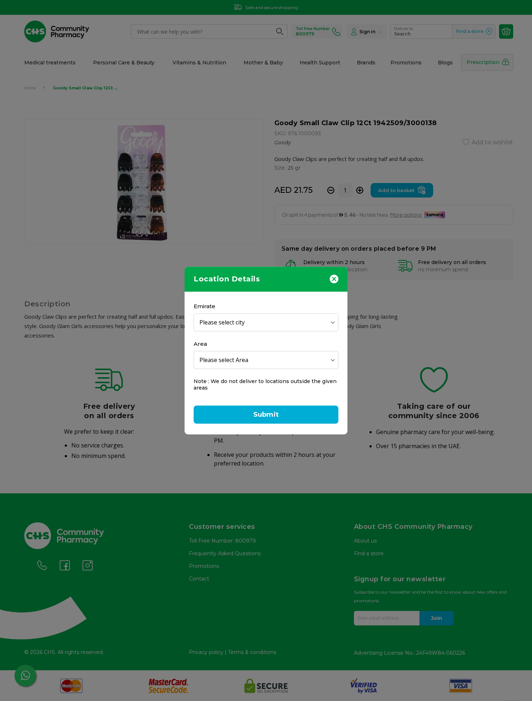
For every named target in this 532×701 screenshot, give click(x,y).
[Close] (334, 278)
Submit (266, 415)
